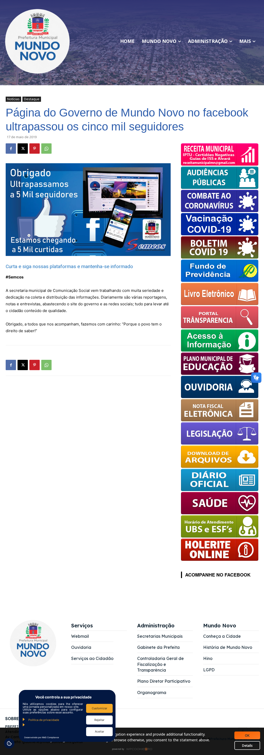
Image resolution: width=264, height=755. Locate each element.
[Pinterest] (34, 148)
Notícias (13, 99)
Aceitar (99, 731)
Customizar (99, 708)
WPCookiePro (133, 749)
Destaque (31, 99)
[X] (23, 148)
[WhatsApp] (46, 148)
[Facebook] (11, 148)
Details (247, 745)
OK (247, 735)
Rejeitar (99, 720)
